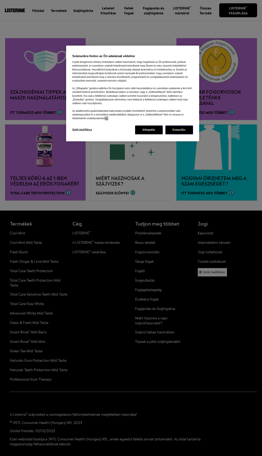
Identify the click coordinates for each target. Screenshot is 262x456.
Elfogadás (149, 129)
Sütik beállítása (82, 129)
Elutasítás (179, 129)
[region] (132, 93)
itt (106, 118)
